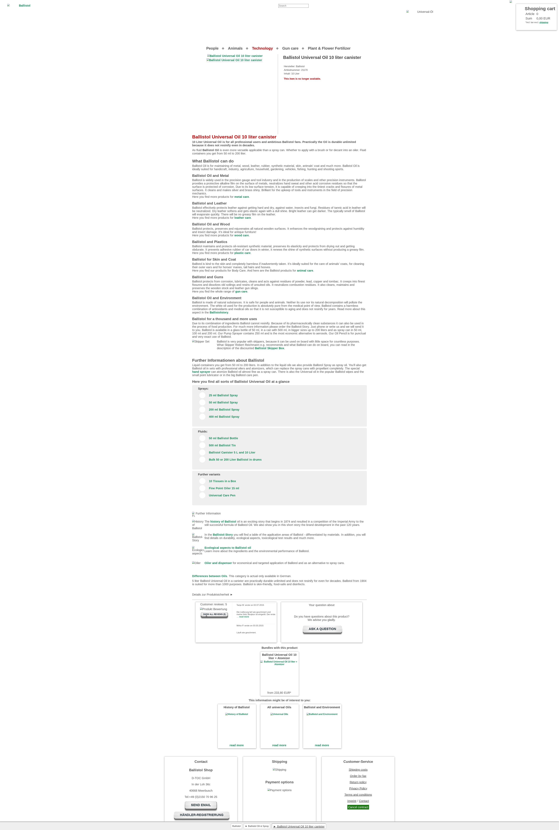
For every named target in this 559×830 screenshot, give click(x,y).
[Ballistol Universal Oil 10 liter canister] (234, 60)
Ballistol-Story (223, 534)
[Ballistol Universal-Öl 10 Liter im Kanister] (533, 1)
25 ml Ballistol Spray (223, 395)
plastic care (242, 253)
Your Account (499, 1)
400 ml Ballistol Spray (224, 416)
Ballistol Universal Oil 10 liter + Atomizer (279, 656)
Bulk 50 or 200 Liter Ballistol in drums (235, 459)
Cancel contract (358, 807)
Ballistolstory (219, 312)
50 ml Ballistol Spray (223, 402)
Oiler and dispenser (218, 563)
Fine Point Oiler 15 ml (224, 488)
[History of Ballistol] (236, 714)
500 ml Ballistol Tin (222, 445)
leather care (242, 217)
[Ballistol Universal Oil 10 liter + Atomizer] (279, 664)
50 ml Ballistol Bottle (223, 438)
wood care (241, 235)
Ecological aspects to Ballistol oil (228, 547)
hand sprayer (201, 371)
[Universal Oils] (279, 714)
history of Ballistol (223, 521)
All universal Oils (279, 707)
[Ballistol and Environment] (322, 714)
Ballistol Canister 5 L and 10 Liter (232, 452)
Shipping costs (358, 769)
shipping (543, 22)
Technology (262, 48)
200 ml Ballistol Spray (224, 409)
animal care (305, 270)
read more (237, 745)
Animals (235, 48)
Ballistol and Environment (322, 707)
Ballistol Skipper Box (269, 348)
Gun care (290, 48)
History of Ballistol (237, 707)
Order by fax (358, 775)
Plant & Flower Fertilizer (329, 48)
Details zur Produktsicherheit (210, 594)
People (212, 48)
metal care (241, 196)
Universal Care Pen (222, 495)
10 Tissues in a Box (222, 481)
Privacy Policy (358, 788)
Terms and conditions (358, 794)
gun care (241, 291)
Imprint (351, 801)
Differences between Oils (209, 576)
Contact (485, 1)
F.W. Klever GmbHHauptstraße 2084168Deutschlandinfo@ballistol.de (226, 594)
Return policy (358, 782)
